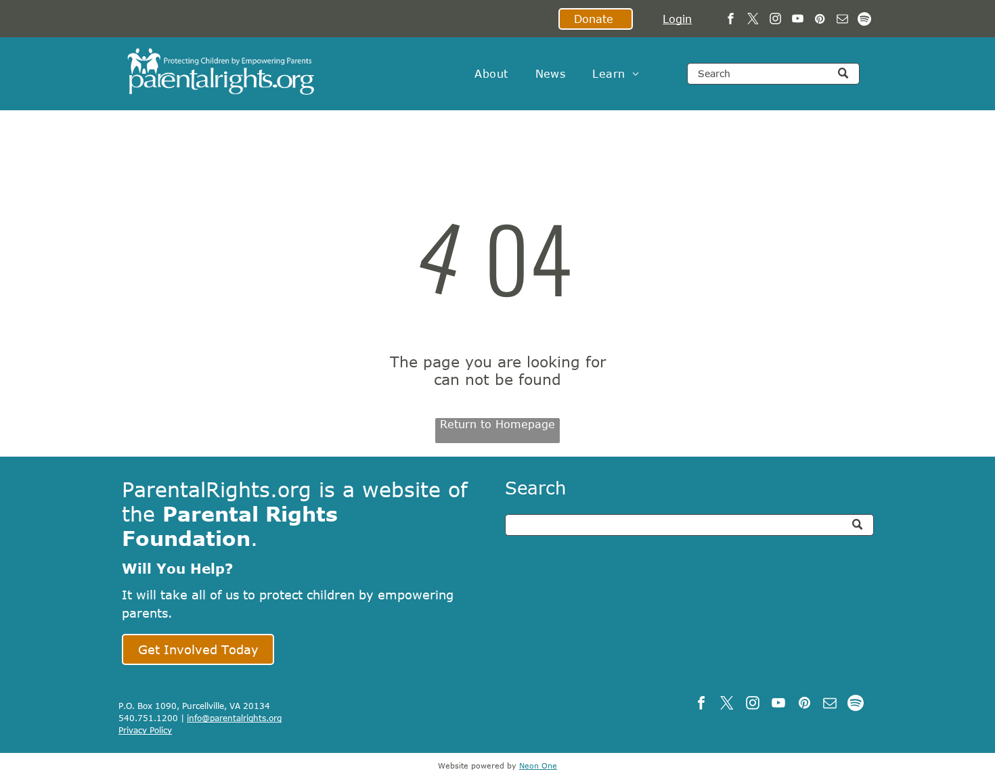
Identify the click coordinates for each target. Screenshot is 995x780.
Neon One (538, 765)
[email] (842, 20)
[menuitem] (491, 73)
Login (677, 19)
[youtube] (797, 20)
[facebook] (730, 20)
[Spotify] (864, 20)
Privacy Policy (145, 730)
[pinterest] (820, 20)
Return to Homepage (497, 424)
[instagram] (775, 20)
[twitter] (753, 20)
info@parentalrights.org (234, 717)
